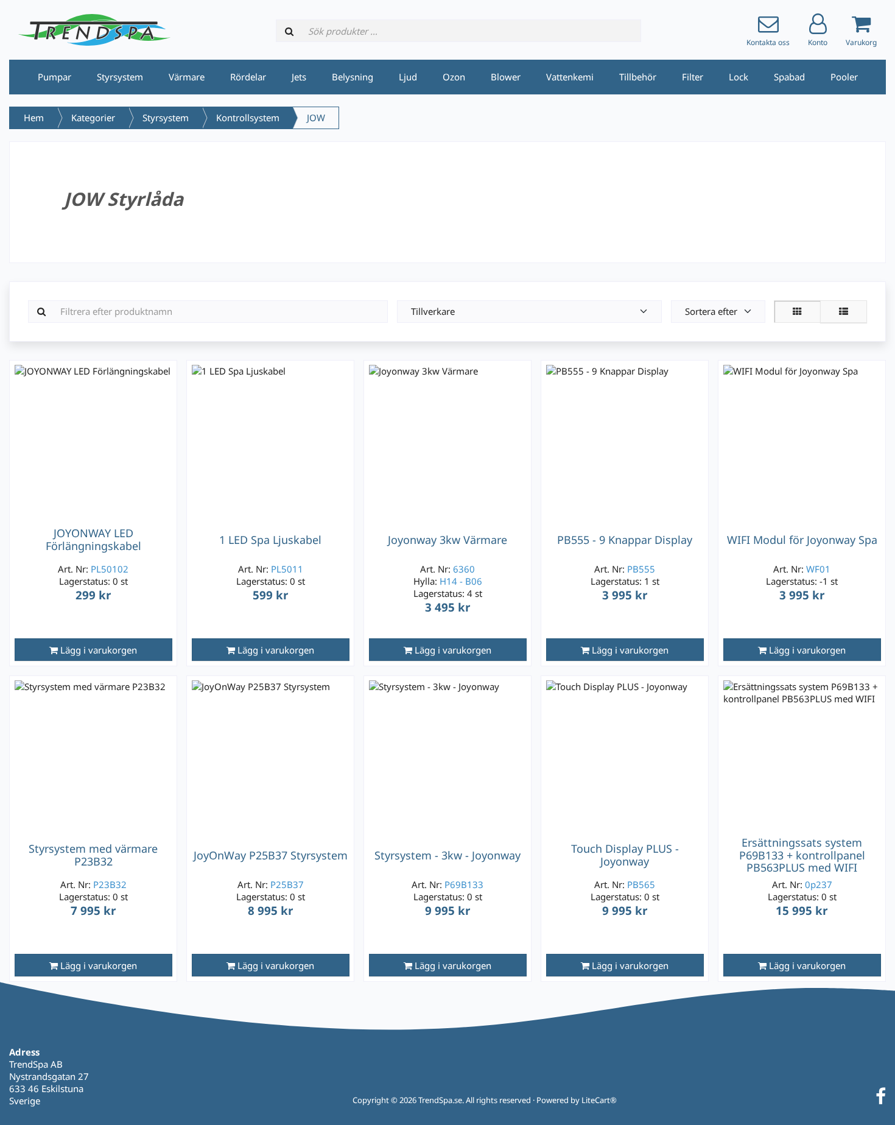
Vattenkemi (570, 77)
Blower (506, 77)
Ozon (454, 77)
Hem (34, 117)
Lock (738, 77)
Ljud (408, 77)
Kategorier (93, 117)
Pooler (844, 77)
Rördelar (248, 77)
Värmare (187, 77)
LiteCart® (599, 1100)
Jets (299, 77)
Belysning (352, 77)
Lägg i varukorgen (97, 650)
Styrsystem (120, 77)
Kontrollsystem (247, 117)
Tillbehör (637, 77)
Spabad (789, 77)
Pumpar (54, 77)
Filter (692, 77)
